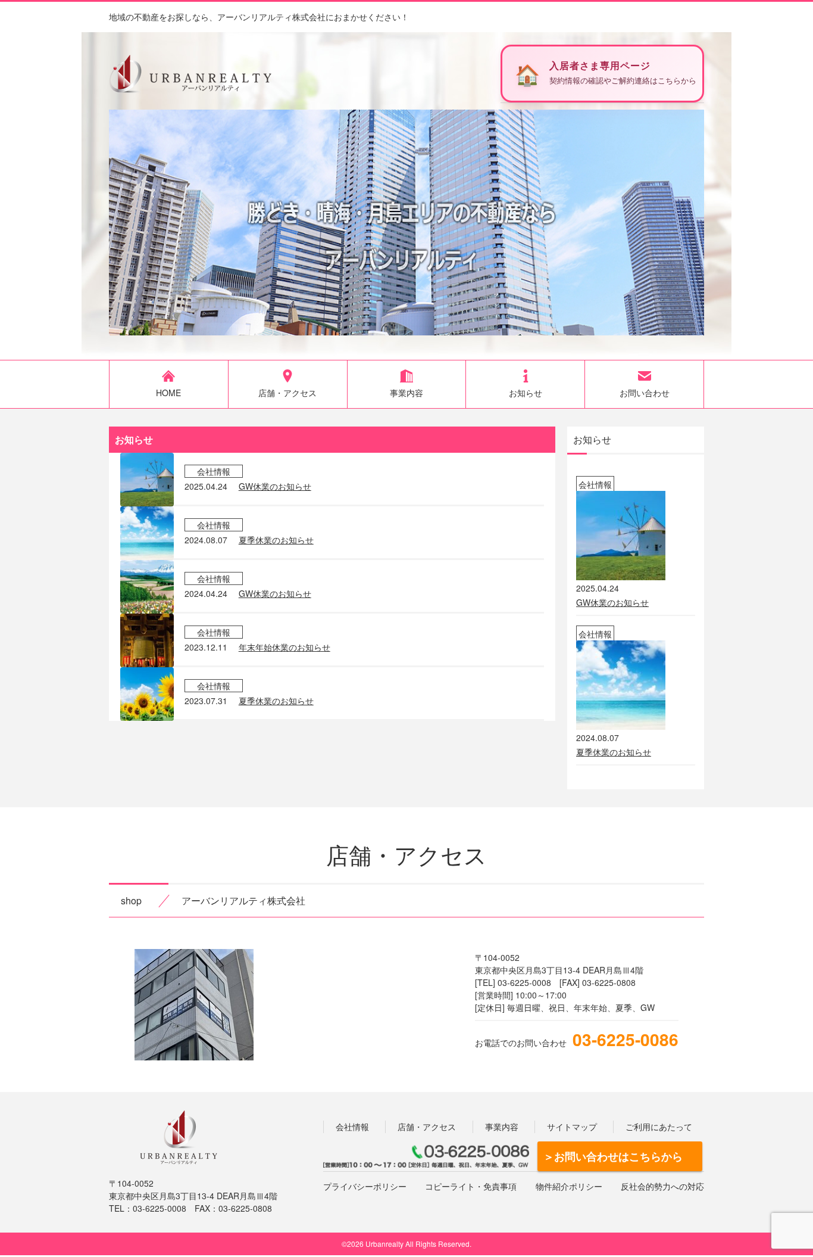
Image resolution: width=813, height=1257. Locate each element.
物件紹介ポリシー (569, 1186)
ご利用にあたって (659, 1126)
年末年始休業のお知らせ (284, 647)
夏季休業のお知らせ (276, 540)
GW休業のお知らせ (275, 486)
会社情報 (352, 1126)
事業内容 (501, 1126)
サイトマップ (572, 1126)
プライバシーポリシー (364, 1186)
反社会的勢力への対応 (662, 1186)
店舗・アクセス (427, 1126)
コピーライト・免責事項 (471, 1186)
